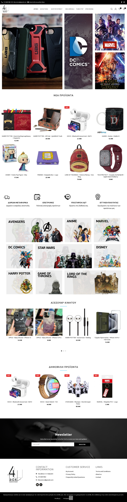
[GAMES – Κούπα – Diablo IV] (111, 119)
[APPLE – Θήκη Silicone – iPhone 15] (19, 322)
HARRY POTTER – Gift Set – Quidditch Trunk (47, 136)
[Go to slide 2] (63, 350)
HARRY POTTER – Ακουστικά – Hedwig (78, 337)
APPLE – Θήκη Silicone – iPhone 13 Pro (48, 337)
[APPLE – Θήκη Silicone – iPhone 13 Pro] (49, 322)
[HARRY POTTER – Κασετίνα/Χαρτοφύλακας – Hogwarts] (16, 119)
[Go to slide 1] (61, 350)
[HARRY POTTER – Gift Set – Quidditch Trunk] (48, 119)
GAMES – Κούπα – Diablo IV (111, 136)
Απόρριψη (66, 498)
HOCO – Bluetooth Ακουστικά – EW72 (79, 136)
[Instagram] (40, 484)
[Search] (112, 9)
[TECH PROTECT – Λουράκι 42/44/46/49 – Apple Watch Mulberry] (111, 158)
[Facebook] (37, 484)
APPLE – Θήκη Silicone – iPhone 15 (20, 337)
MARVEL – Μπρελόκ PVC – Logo (107, 402)
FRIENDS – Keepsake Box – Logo (47, 175)
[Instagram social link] (124, 2)
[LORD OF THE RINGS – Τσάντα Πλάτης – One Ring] (79, 158)
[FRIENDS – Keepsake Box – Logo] (48, 158)
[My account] (116, 9)
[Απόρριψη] (71, 498)
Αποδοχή (57, 498)
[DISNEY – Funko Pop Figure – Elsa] (16, 158)
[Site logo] (5, 9)
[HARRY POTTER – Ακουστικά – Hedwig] (78, 322)
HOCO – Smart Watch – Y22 (49, 402)
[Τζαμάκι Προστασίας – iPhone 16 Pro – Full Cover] (107, 322)
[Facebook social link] (121, 2)
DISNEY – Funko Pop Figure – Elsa (16, 175)
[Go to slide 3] (65, 350)
